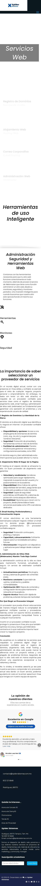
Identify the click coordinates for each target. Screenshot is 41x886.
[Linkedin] (34, 882)
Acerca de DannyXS (9, 811)
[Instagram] (36, 882)
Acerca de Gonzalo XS (10, 807)
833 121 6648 (8, 781)
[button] (1, 745)
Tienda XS (5, 819)
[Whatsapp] (38, 882)
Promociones (6, 815)
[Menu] (37, 12)
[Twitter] (29, 882)
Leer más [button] (6, 746)
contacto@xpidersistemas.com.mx (17, 774)
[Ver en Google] (2, 754)
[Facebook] (26, 882)
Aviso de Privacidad (9, 823)
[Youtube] (31, 882)
